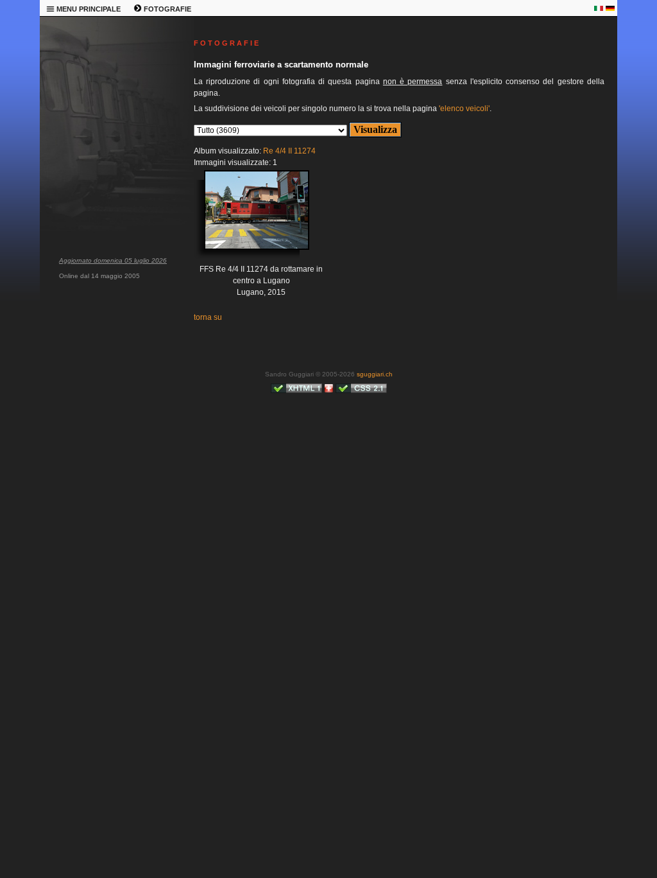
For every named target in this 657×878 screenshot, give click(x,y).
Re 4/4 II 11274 (289, 150)
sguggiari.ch (375, 374)
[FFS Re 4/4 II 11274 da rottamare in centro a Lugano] (247, 219)
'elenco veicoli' (464, 108)
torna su (208, 317)
